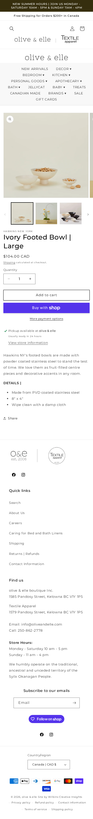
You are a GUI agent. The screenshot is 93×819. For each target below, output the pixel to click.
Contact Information (26, 564)
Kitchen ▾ (61, 75)
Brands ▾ (57, 93)
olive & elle (29, 796)
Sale (78, 93)
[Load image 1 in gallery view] (22, 213)
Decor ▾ (64, 69)
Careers (15, 523)
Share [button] (13, 418)
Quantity (10, 270)
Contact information (72, 802)
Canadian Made (26, 93)
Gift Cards (46, 99)
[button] (12, 29)
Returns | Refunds (24, 554)
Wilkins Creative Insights (65, 796)
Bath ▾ (14, 87)
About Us (17, 513)
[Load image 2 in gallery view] (46, 213)
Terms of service (36, 809)
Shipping (9, 262)
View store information (28, 343)
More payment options (46, 318)
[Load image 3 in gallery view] (71, 213)
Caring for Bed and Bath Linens (36, 533)
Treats (79, 87)
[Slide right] (88, 214)
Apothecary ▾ (68, 81)
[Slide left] (5, 214)
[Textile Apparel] (69, 40)
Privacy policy (21, 802)
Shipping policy (62, 809)
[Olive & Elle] (32, 40)
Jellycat (37, 87)
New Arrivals (35, 69)
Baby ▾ (59, 87)
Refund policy (44, 802)
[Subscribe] (74, 703)
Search (15, 503)
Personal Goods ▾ (29, 81)
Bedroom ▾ (33, 75)
